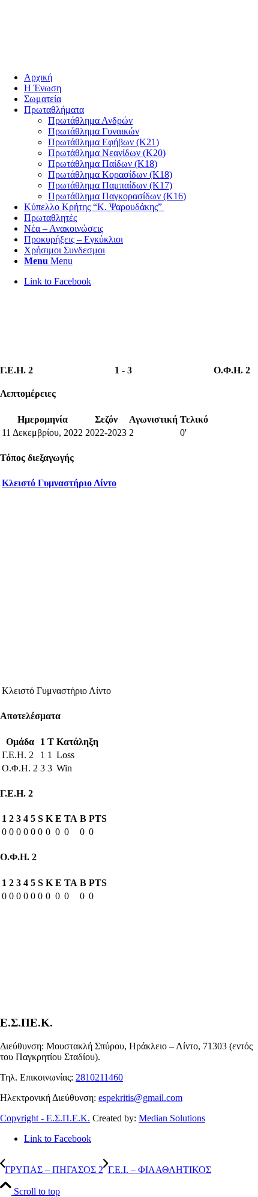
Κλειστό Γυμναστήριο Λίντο (59, 483)
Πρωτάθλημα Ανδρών (90, 120)
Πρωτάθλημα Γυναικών (93, 131)
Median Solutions (172, 1118)
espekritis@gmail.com (140, 1098)
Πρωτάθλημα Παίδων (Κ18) (102, 163)
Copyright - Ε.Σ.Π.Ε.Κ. (45, 1118)
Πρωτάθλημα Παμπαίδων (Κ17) (110, 185)
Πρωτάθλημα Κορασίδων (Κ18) (110, 174)
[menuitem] (141, 77)
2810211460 (99, 1077)
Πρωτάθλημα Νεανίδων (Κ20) (107, 153)
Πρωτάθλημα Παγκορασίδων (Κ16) (117, 196)
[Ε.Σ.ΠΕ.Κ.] (90, 57)
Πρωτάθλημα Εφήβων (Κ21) (103, 142)
